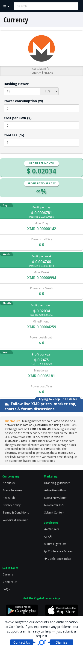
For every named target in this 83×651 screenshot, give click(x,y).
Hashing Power (16, 84)
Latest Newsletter (55, 498)
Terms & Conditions (16, 512)
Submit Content (54, 512)
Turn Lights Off (56, 544)
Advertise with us (55, 490)
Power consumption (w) (23, 101)
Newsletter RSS (53, 505)
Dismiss (61, 642)
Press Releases (12, 490)
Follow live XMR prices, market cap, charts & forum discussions (40, 406)
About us (9, 483)
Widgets (53, 529)
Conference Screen (60, 551)
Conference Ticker (59, 559)
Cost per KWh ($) (18, 118)
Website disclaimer (15, 520)
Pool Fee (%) (14, 135)
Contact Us (10, 582)
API (49, 536)
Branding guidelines (57, 483)
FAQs (6, 589)
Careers (8, 574)
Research (9, 498)
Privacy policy (12, 505)
